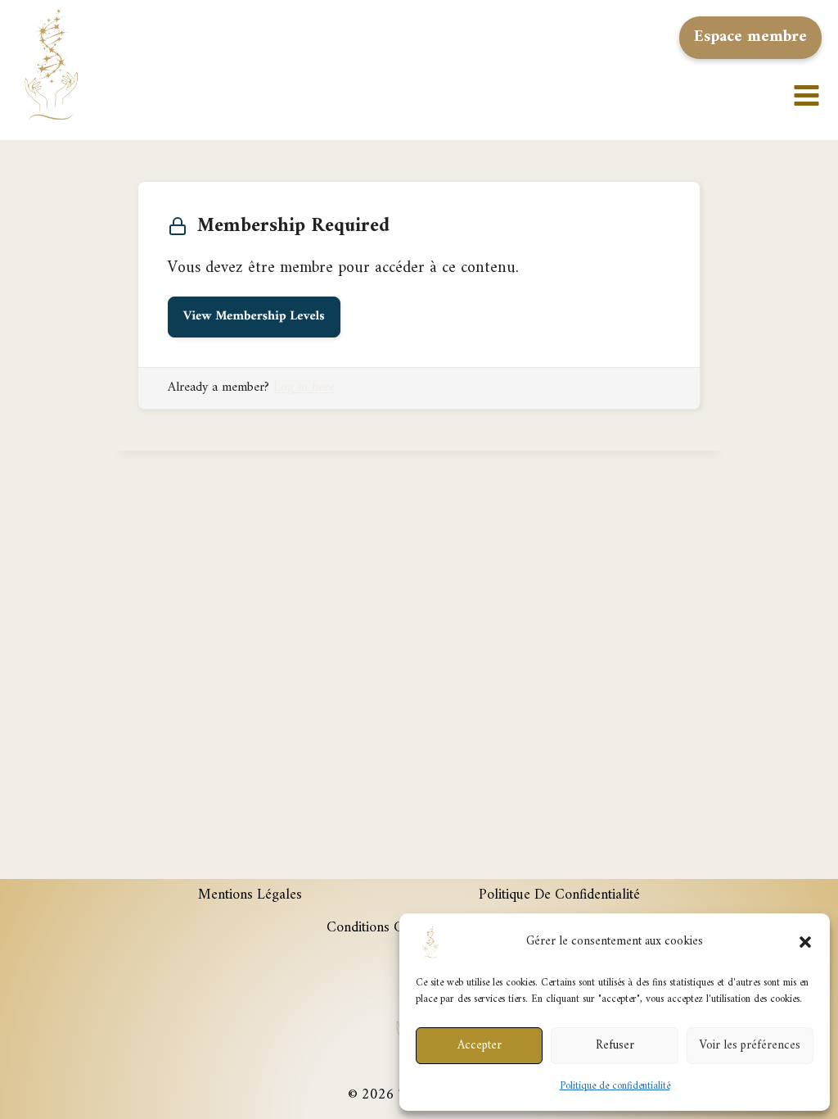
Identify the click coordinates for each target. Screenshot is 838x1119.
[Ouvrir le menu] (812, 63)
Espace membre (750, 37)
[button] (805, 942)
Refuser (615, 1046)
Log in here (304, 387)
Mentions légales (250, 895)
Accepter (479, 1046)
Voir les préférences (749, 1046)
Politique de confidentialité (615, 1085)
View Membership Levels (254, 317)
